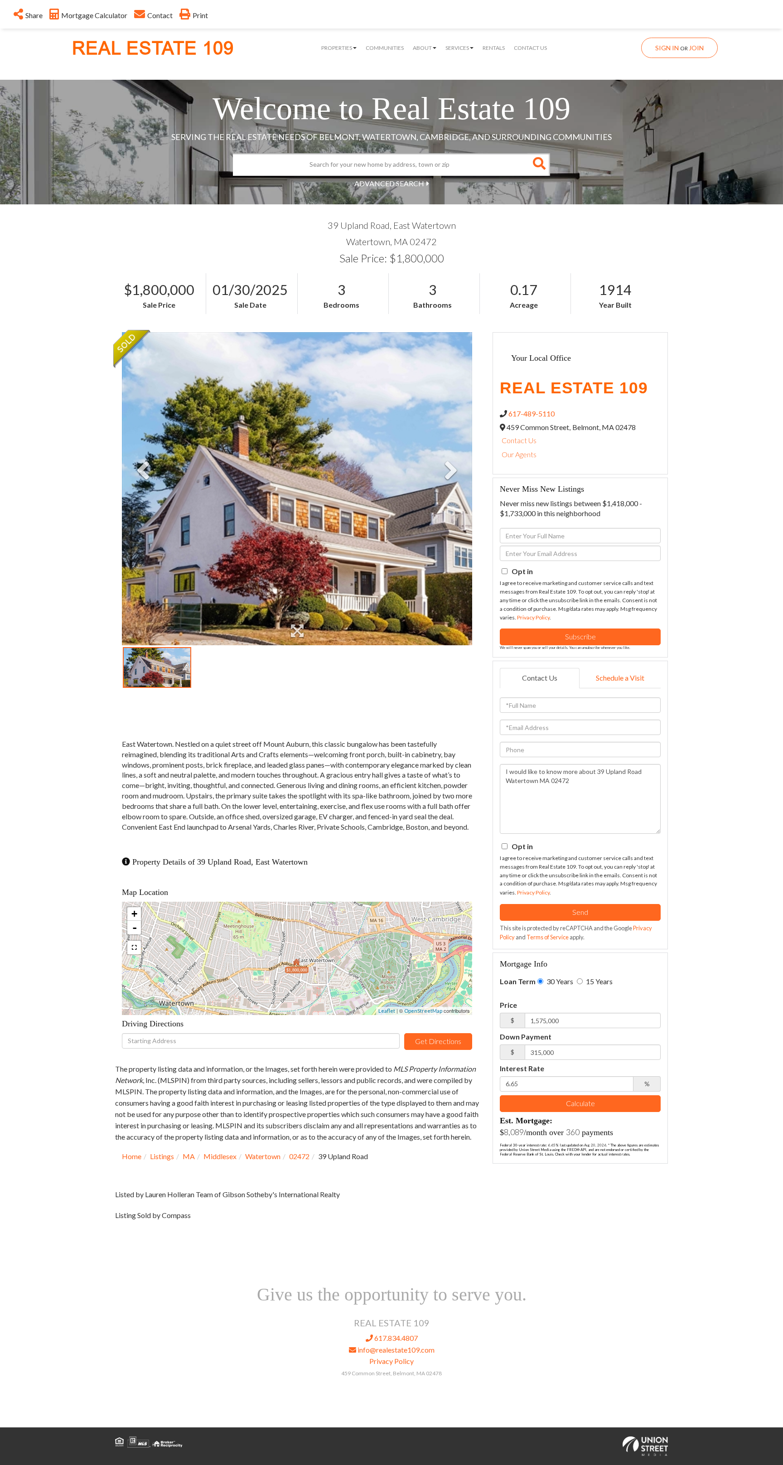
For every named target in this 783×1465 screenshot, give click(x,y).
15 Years (599, 981)
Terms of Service (548, 937)
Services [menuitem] (457, 47)
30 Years (559, 981)
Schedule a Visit (620, 677)
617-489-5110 (531, 413)
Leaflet (386, 1011)
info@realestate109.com (395, 1349)
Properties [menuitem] (336, 47)
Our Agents (519, 454)
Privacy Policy (533, 617)
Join (696, 48)
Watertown (262, 1156)
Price (508, 1005)
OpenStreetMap (423, 1011)
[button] (538, 164)
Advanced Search (389, 183)
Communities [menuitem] (385, 47)
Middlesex (220, 1156)
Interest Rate (522, 1068)
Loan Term (518, 981)
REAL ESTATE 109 (153, 48)
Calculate (580, 1103)
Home (131, 1156)
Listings (162, 1156)
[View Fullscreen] (134, 947)
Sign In (667, 48)
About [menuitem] (422, 47)
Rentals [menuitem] (494, 47)
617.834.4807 (395, 1338)
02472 (299, 1156)
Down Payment (525, 1036)
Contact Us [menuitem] (530, 47)
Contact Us (519, 440)
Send (580, 912)
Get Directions (438, 1041)
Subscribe (580, 636)
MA (189, 1156)
